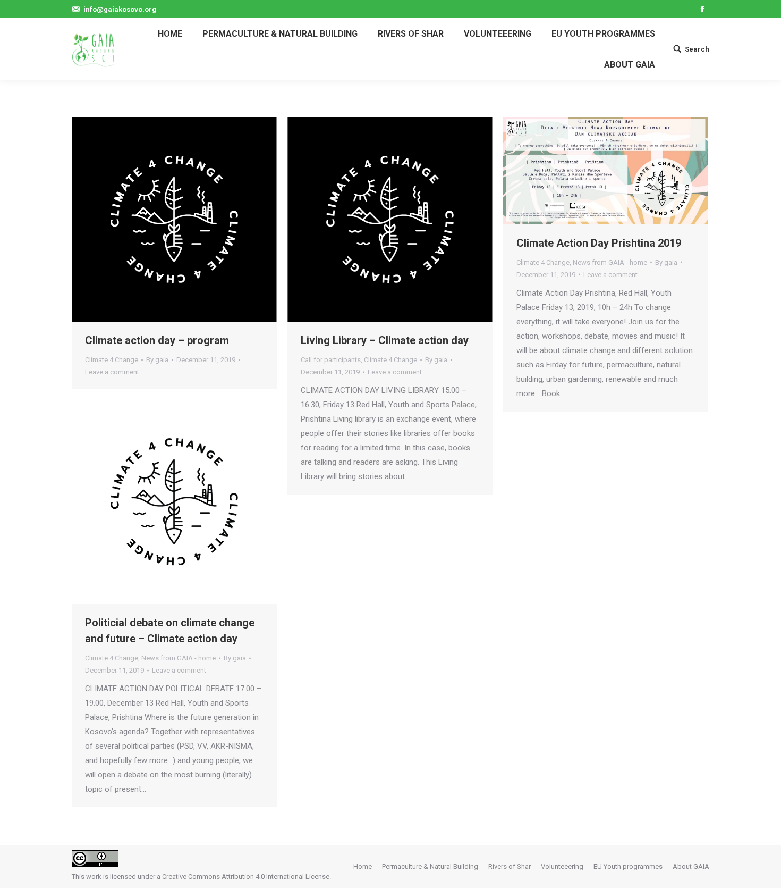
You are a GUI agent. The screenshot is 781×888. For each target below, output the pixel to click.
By (157, 360)
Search (697, 49)
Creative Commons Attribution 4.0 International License (245, 877)
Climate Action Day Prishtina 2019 (598, 243)
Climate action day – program (157, 340)
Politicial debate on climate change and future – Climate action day (169, 630)
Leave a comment (112, 372)
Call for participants (331, 360)
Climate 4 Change (111, 360)
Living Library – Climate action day (385, 340)
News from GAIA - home (610, 262)
